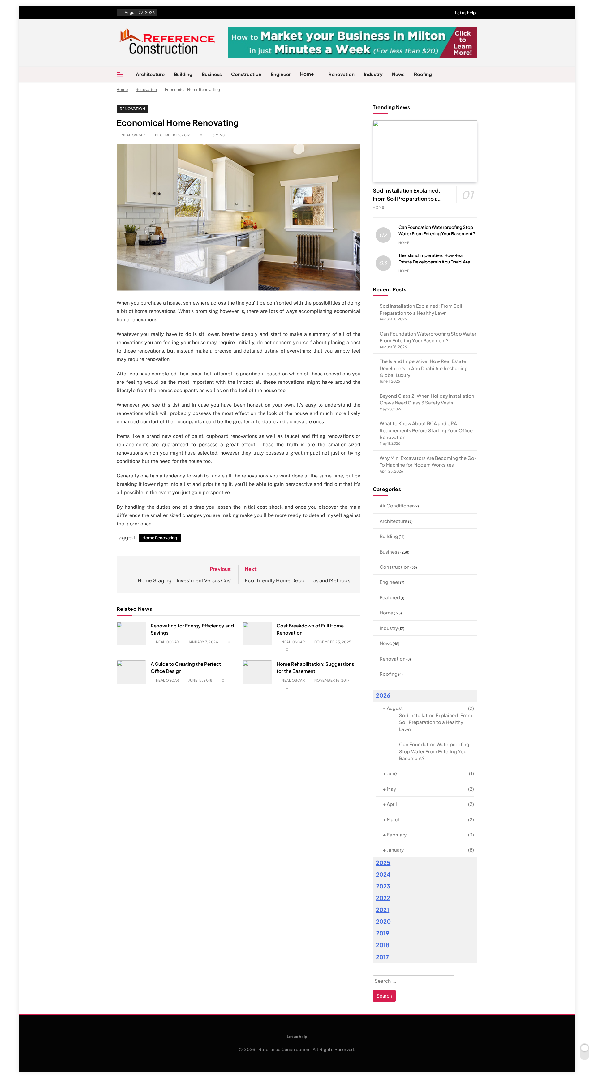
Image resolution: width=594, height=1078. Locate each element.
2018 (383, 944)
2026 (383, 695)
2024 (383, 874)
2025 (383, 862)
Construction (246, 74)
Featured (390, 597)
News (398, 74)
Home (307, 74)
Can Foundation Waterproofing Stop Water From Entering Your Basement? (434, 751)
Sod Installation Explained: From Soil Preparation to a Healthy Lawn (407, 198)
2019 (382, 933)
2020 (383, 921)
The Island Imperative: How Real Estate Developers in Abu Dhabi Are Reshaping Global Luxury (434, 261)
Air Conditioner (397, 505)
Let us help (465, 12)
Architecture (150, 74)
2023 (383, 886)
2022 (383, 897)
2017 (382, 956)
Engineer (281, 74)
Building (183, 74)
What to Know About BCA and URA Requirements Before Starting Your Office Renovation (426, 430)
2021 (382, 909)
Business (212, 74)
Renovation (342, 74)
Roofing (423, 74)
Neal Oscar (133, 135)
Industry (373, 74)
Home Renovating (159, 537)
